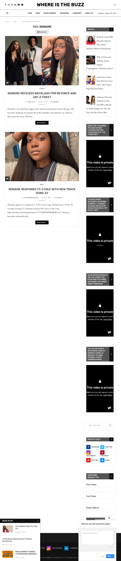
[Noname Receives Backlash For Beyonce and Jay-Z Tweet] (42, 60)
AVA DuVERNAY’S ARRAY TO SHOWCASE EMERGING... (26, 553)
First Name (91, 484)
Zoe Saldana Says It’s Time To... (26, 527)
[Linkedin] (15, 5)
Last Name (91, 496)
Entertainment (49, 13)
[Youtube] (18, 5)
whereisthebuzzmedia (31, 197)
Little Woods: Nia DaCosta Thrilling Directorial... (16, 540)
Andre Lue (31, 102)
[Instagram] (12, 5)
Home (30, 13)
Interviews (64, 13)
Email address (92, 507)
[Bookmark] (76, 39)
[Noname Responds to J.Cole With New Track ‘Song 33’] (42, 156)
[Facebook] (5, 5)
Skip (102, 556)
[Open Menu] (7, 13)
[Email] (22, 5)
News (38, 13)
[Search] (115, 5)
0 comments (55, 102)
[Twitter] (9, 5)
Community (77, 13)
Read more (41, 123)
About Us (89, 13)
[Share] (7, 83)
